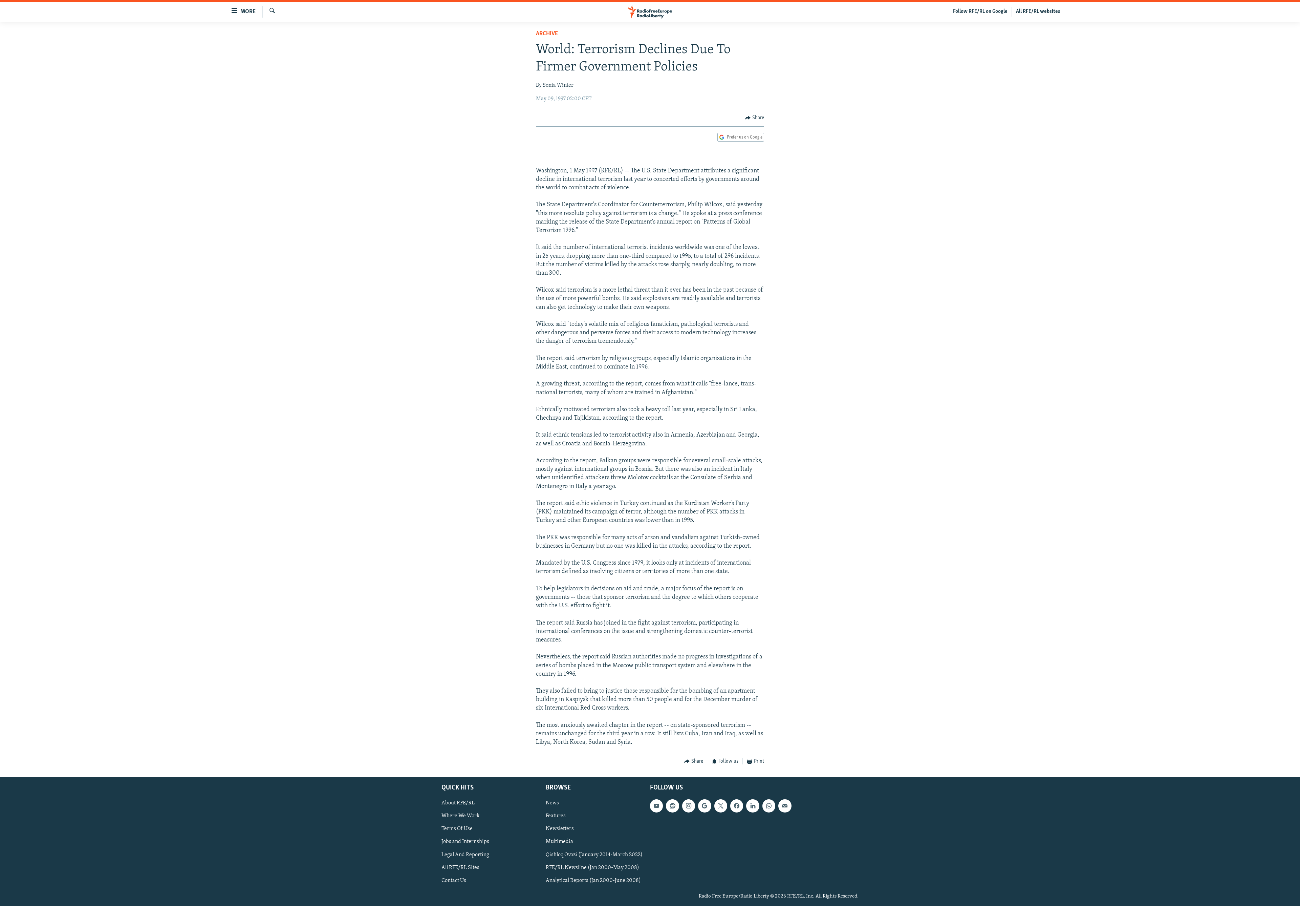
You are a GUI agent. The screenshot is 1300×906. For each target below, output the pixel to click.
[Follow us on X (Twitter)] (720, 805)
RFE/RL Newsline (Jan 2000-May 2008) (592, 867)
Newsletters (560, 828)
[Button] (754, 117)
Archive (547, 34)
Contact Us (453, 880)
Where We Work (460, 816)
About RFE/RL (458, 803)
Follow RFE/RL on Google (980, 11)
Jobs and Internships (465, 841)
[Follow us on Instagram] (688, 805)
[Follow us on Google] (704, 805)
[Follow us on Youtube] (656, 805)
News (552, 803)
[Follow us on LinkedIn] (752, 805)
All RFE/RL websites (1038, 11)
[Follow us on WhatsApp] (768, 805)
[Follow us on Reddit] (672, 805)
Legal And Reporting (465, 854)
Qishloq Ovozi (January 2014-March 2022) (594, 854)
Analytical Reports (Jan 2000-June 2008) (593, 880)
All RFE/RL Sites (460, 867)
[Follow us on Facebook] (736, 805)
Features (556, 816)
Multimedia (559, 841)
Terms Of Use (457, 828)
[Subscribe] (784, 805)
